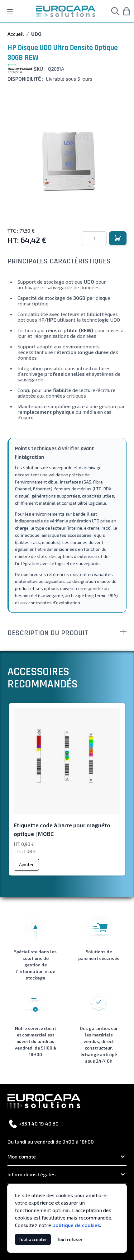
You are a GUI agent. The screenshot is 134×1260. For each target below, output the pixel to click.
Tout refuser (70, 1239)
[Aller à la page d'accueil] (65, 11)
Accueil (15, 34)
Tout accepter (33, 1239)
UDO (36, 34)
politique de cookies (76, 1225)
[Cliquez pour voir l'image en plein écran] (67, 159)
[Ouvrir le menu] (9, 11)
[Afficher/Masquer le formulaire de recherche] (115, 11)
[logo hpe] (19, 69)
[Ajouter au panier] (118, 238)
